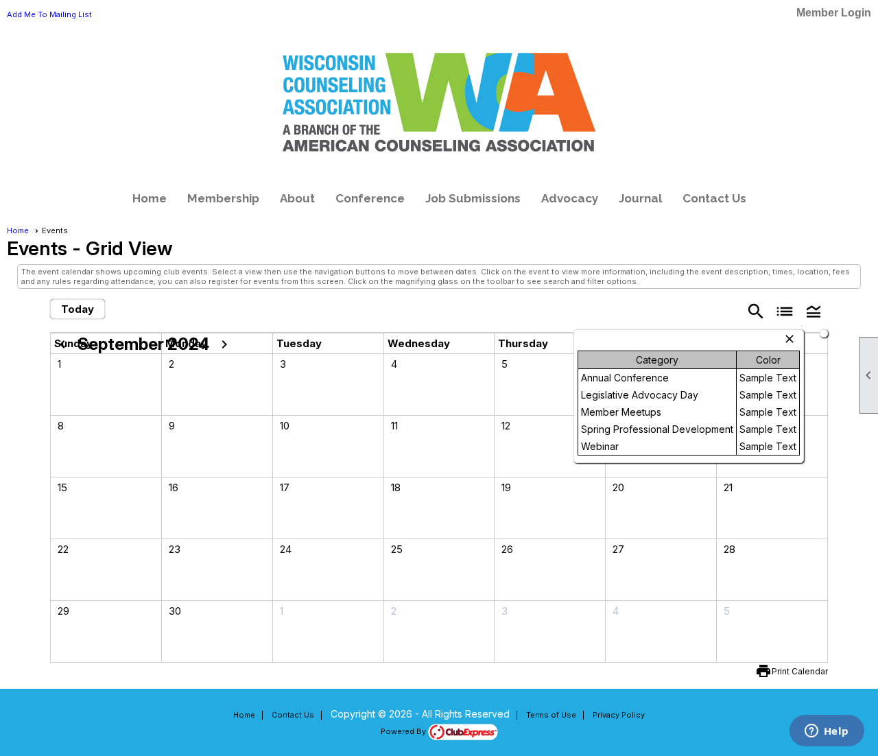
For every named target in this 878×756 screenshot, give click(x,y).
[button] (813, 310)
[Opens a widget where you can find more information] (826, 732)
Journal (640, 198)
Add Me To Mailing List (49, 14)
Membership (223, 198)
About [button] (297, 198)
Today (77, 309)
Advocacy (569, 198)
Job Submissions (473, 198)
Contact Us (714, 198)
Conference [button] (370, 198)
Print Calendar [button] (800, 671)
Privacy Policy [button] (619, 715)
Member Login (833, 13)
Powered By (404, 731)
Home (149, 198)
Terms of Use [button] (551, 715)
